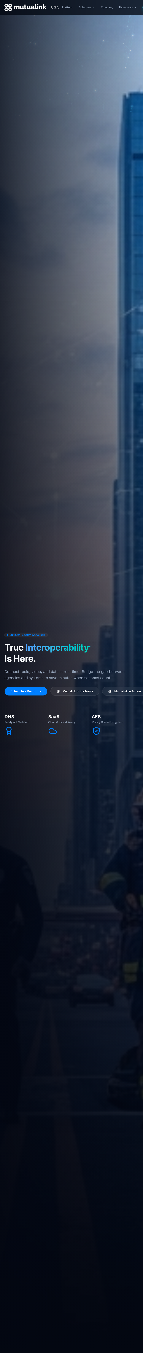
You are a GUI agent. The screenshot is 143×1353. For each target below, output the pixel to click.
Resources (126, 7)
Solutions (85, 7)
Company (107, 7)
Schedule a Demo (23, 691)
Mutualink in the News (78, 691)
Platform (67, 7)
